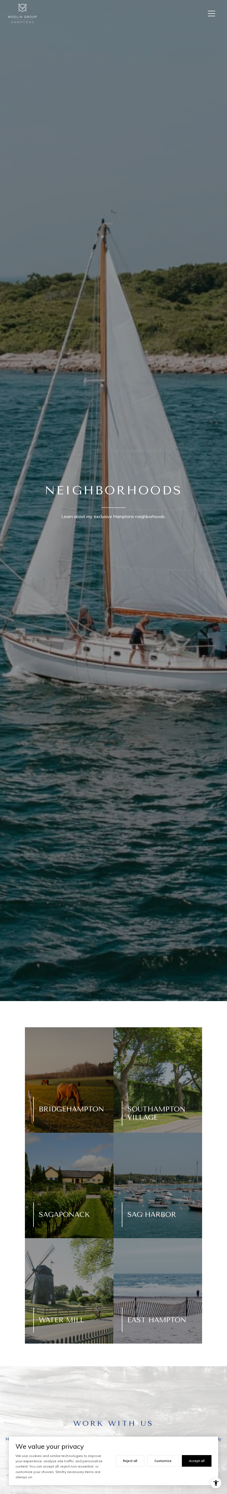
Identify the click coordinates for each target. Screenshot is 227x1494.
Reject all (130, 1461)
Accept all (197, 1461)
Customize (163, 1461)
